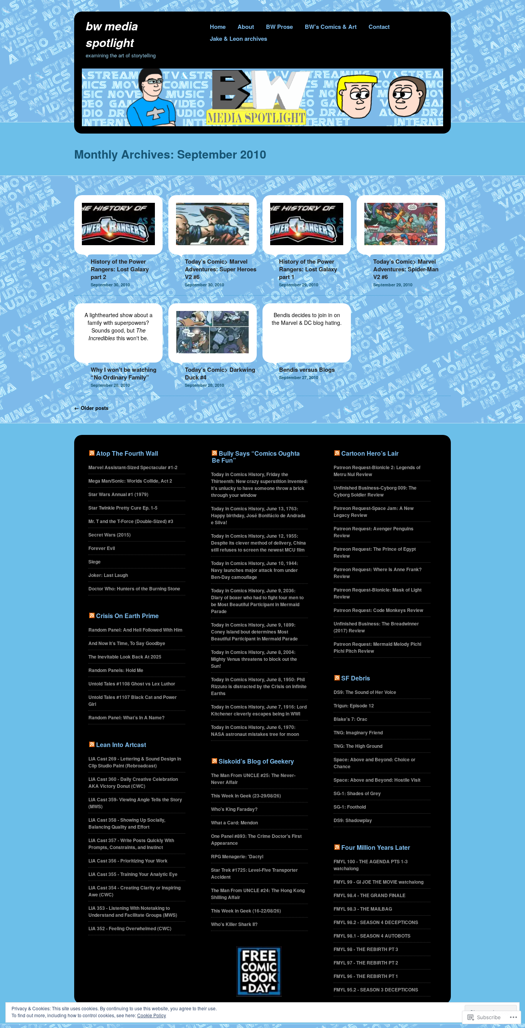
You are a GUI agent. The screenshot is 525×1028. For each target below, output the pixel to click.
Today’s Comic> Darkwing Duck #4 (220, 373)
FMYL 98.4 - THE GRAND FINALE (369, 895)
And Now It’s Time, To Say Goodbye (126, 643)
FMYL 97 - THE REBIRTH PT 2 (366, 962)
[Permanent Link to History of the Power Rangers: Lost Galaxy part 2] (118, 250)
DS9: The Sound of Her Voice (365, 692)
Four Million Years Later (375, 847)
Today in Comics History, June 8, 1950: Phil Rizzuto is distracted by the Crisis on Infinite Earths (259, 686)
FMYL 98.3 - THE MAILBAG (363, 908)
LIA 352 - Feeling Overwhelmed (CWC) (129, 928)
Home (218, 26)
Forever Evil (101, 548)
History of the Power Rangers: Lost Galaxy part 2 (120, 269)
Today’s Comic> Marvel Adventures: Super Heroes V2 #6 (220, 269)
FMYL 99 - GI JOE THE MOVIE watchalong (379, 881)
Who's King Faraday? (234, 809)
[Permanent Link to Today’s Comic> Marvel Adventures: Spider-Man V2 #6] (401, 250)
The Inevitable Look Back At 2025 (124, 656)
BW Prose (279, 26)
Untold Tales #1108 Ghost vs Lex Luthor (131, 683)
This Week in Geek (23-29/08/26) (246, 795)
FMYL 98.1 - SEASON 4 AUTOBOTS (372, 935)
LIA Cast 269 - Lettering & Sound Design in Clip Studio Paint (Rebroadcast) (134, 762)
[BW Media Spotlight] (262, 124)
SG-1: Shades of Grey (357, 793)
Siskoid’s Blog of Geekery (256, 761)
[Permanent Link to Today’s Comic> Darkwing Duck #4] (212, 359)
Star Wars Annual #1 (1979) (118, 494)
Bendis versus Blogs (307, 369)
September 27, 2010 (298, 377)
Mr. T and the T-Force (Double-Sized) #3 (130, 521)
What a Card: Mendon (234, 822)
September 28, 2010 (110, 385)
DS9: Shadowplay (353, 820)
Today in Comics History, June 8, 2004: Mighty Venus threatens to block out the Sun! (254, 659)
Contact (379, 26)
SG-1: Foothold (350, 806)
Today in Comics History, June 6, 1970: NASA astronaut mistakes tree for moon (255, 730)
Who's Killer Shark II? (234, 924)
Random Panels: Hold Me (115, 670)
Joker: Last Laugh (108, 575)
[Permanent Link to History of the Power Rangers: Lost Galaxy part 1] (306, 250)
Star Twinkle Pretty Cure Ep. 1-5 (123, 507)
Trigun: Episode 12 (354, 705)
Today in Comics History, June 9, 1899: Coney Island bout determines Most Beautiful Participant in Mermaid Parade (254, 631)
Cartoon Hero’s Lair (370, 453)
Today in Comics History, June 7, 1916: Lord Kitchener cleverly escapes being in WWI (259, 710)
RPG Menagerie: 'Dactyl (237, 856)
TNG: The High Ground (358, 745)
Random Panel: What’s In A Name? (126, 717)
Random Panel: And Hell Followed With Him (135, 629)
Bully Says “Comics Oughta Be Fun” (256, 457)
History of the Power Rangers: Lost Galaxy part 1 (308, 269)
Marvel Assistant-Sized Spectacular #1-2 (133, 467)
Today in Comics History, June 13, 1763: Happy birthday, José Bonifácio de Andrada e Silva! (258, 515)
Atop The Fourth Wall (127, 453)
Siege (94, 561)
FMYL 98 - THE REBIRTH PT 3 (366, 949)
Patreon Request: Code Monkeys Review (378, 610)
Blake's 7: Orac (350, 718)
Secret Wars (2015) (109, 534)
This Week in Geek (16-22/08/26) (246, 910)
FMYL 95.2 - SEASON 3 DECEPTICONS (376, 989)
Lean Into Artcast (121, 744)
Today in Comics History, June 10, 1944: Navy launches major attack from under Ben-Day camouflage (254, 570)
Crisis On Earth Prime (127, 615)
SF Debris (355, 678)
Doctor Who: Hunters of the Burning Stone (134, 588)
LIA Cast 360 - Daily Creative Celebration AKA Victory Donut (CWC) (133, 782)
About (246, 26)
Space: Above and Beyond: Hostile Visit (377, 779)
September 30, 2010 (110, 285)
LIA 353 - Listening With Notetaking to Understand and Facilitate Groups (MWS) (132, 911)
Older (91, 407)
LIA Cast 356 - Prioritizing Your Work (128, 860)
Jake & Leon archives (238, 38)
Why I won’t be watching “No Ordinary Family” (123, 373)
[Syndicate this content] (92, 453)
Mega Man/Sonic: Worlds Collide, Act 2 (130, 480)
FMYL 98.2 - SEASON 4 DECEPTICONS (376, 922)
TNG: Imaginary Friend (358, 732)
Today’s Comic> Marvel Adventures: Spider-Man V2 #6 (406, 269)
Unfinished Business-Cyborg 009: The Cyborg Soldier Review (375, 491)
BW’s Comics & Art (331, 26)
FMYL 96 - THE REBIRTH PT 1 (366, 976)
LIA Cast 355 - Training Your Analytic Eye (133, 874)
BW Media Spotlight (112, 33)
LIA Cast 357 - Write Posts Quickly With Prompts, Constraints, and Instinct (131, 844)
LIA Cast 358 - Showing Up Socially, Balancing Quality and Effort (126, 823)
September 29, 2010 (298, 285)
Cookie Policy (151, 1015)
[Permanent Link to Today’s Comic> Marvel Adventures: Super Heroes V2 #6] (212, 250)
